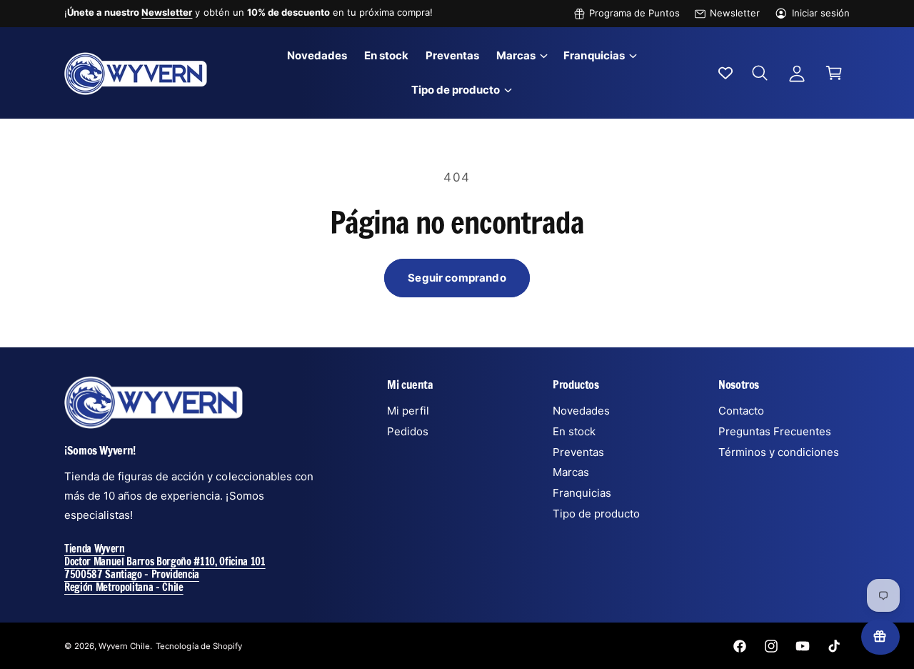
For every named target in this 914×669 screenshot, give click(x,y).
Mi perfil (408, 410)
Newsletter (735, 13)
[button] (521, 56)
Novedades (581, 410)
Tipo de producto (455, 89)
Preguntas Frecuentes (774, 431)
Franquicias (593, 55)
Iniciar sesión (821, 13)
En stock (574, 431)
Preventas (578, 452)
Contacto (741, 410)
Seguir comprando (457, 277)
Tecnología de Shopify (198, 646)
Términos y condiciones (778, 452)
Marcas (516, 55)
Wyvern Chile (124, 646)
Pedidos (407, 431)
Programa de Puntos (634, 13)
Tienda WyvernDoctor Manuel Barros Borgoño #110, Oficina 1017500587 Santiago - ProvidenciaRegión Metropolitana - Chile (165, 568)
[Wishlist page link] (725, 73)
